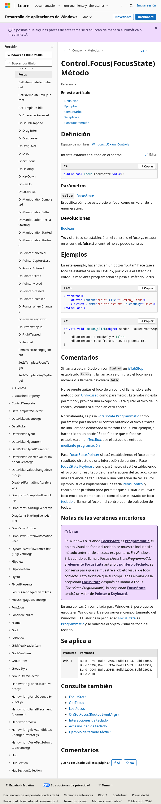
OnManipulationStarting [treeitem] (34, 242)
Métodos (94, 50)
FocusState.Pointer (84, 454)
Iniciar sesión (146, 5)
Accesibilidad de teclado (88, 726)
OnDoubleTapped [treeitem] (30, 123)
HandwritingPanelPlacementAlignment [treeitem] (32, 712)
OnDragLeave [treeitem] (28, 138)
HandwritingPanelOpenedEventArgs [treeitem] (32, 699)
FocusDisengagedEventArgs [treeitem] (31, 592)
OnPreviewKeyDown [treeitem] (32, 319)
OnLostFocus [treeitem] (27, 192)
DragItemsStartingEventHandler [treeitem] (31, 518)
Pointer (101, 593)
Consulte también (76, 123)
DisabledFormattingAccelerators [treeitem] (32, 485)
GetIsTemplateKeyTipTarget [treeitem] (34, 97)
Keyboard (119, 593)
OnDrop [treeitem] (24, 154)
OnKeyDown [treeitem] (27, 176)
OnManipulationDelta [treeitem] (33, 212)
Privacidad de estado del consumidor (29, 801)
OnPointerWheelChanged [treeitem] (35, 309)
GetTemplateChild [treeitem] (31, 108)
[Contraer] (52, 47)
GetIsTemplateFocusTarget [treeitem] (34, 84)
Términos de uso (75, 801)
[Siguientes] (121, 5)
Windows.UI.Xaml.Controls (110, 144)
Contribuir (120, 795)
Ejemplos (70, 106)
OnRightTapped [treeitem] (29, 334)
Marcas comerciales (106, 801)
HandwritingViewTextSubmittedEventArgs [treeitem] (32, 745)
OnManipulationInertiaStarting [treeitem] (34, 222)
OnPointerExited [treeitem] (29, 276)
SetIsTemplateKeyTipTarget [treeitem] (35, 377)
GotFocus (76, 702)
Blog (101, 795)
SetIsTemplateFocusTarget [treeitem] (34, 365)
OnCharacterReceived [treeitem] (33, 115)
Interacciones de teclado (88, 720)
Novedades (123, 17)
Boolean (67, 228)
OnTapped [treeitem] (25, 342)
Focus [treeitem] (22, 74)
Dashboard (146, 17)
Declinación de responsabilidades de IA (31, 795)
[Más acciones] (154, 50)
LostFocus (77, 708)
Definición (71, 101)
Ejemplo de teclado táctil (88, 732)
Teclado (142, 564)
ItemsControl (133, 484)
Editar (153, 154)
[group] (109, 337)
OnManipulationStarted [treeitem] (35, 232)
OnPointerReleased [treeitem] (31, 299)
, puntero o (126, 564)
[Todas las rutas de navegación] (64, 50)
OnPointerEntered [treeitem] (31, 268)
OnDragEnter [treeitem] (27, 130)
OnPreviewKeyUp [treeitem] (30, 327)
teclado (67, 501)
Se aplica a (71, 117)
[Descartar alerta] (156, 27)
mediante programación (80, 445)
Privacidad (139, 795)
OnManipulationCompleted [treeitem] (35, 202)
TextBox (94, 439)
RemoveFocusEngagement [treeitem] (34, 352)
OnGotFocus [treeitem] (26, 161)
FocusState (85, 195)
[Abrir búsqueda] (131, 5)
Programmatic (137, 541)
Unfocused (90, 395)
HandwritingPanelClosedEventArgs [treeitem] (31, 686)
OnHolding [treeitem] (26, 169)
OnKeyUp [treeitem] (25, 184)
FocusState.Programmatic (118, 416)
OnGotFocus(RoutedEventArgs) (94, 714)
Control (77, 50)
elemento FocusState (85, 564)
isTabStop (135, 368)
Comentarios (73, 112)
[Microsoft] (7, 5)
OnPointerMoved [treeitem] (30, 284)
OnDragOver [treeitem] (27, 146)
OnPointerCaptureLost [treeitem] (34, 260)
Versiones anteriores (78, 795)
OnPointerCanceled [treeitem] (32, 253)
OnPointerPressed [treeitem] (31, 291)
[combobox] (28, 55)
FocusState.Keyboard (78, 466)
